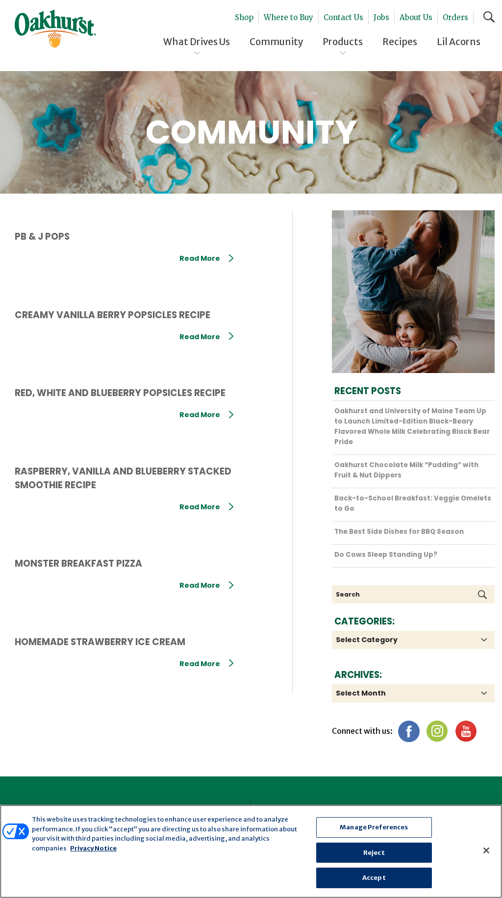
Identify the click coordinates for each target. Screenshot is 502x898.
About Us (416, 17)
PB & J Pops (42, 236)
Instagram (437, 731)
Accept (374, 877)
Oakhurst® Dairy (55, 29)
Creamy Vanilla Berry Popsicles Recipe (112, 315)
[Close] (486, 850)
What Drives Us (196, 42)
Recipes (399, 42)
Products (343, 42)
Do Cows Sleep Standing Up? (385, 554)
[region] (251, 851)
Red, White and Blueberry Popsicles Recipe (120, 392)
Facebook (409, 731)
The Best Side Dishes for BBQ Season (399, 531)
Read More (199, 258)
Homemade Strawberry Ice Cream (100, 642)
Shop (244, 17)
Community (276, 42)
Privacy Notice (93, 848)
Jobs (381, 17)
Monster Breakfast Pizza (78, 563)
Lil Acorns (458, 42)
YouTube (465, 731)
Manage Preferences (374, 827)
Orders (455, 17)
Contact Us (343, 17)
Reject (374, 852)
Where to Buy (288, 17)
